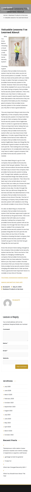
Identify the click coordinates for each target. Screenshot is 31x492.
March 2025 (8, 395)
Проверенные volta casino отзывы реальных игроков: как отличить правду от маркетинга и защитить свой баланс (15, 450)
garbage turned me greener (14, 457)
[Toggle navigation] (28, 8)
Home (5, 15)
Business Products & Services (18, 15)
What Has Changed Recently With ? (14, 467)
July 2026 (7, 387)
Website (6, 358)
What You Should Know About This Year (14, 475)
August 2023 (8, 411)
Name (5, 343)
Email (5, 351)
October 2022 (8, 435)
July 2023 (7, 415)
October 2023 (8, 403)
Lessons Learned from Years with (11, 282)
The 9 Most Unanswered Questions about (14, 278)
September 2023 (9, 407)
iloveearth (6, 287)
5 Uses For (8, 461)
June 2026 (7, 391)
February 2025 (9, 399)
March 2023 (8, 431)
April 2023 (7, 427)
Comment (6, 329)
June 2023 (7, 419)
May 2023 (7, 423)
